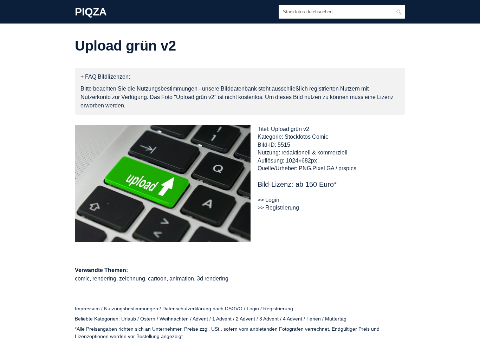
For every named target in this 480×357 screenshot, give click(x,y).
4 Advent (292, 319)
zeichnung (132, 279)
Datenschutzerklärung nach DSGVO (202, 308)
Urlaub (128, 319)
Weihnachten (174, 319)
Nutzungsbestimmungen (131, 308)
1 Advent (222, 319)
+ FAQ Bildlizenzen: (105, 77)
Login (253, 308)
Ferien (313, 319)
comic (82, 279)
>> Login (268, 200)
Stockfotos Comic (306, 137)
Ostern (147, 319)
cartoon (157, 279)
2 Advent (245, 319)
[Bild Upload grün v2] (163, 183)
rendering (104, 279)
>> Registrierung (278, 208)
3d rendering (212, 279)
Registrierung (278, 308)
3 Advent (269, 319)
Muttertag (335, 319)
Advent (200, 319)
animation (181, 279)
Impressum (87, 308)
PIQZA (91, 12)
